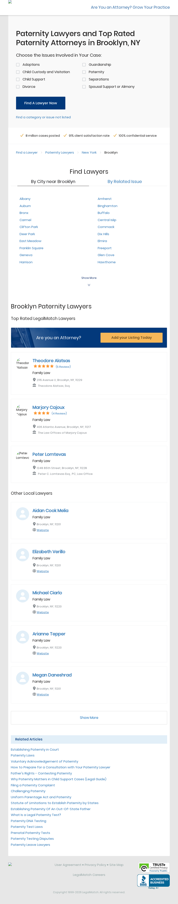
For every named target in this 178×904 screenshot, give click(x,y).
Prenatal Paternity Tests (30, 832)
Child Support (34, 79)
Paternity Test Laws (27, 826)
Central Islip (107, 220)
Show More (89, 717)
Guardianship (100, 64)
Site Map (116, 864)
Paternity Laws (23, 755)
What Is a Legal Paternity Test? (36, 814)
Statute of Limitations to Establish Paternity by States (55, 803)
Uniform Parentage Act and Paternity (41, 797)
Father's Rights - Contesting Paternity (41, 773)
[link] (28, 868)
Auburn (25, 206)
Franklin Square (31, 248)
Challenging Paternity (28, 791)
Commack (106, 227)
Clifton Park (29, 227)
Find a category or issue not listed (43, 117)
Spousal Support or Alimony (112, 86)
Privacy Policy (95, 864)
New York (89, 152)
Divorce (29, 86)
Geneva (26, 255)
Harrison (26, 262)
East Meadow (30, 241)
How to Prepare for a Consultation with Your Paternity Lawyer (60, 767)
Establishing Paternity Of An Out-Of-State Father (51, 809)
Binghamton (107, 206)
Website (43, 530)
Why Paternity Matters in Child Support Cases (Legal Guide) (58, 779)
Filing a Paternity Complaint (33, 785)
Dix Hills (103, 234)
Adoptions (31, 64)
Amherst (105, 198)
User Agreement (68, 864)
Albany (25, 198)
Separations (99, 79)
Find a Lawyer (27, 152)
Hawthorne (107, 262)
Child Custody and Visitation (46, 71)
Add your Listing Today (131, 337)
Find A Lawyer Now (40, 103)
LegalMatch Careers (89, 874)
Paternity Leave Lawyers (30, 844)
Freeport (105, 248)
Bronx (24, 212)
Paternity (96, 71)
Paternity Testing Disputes (32, 838)
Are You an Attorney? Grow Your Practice (130, 7)
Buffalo (104, 212)
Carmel (25, 220)
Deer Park (27, 234)
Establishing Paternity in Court (35, 749)
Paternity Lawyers (59, 152)
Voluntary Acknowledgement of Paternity (44, 761)
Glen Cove (106, 255)
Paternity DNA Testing (28, 821)
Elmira (102, 241)
